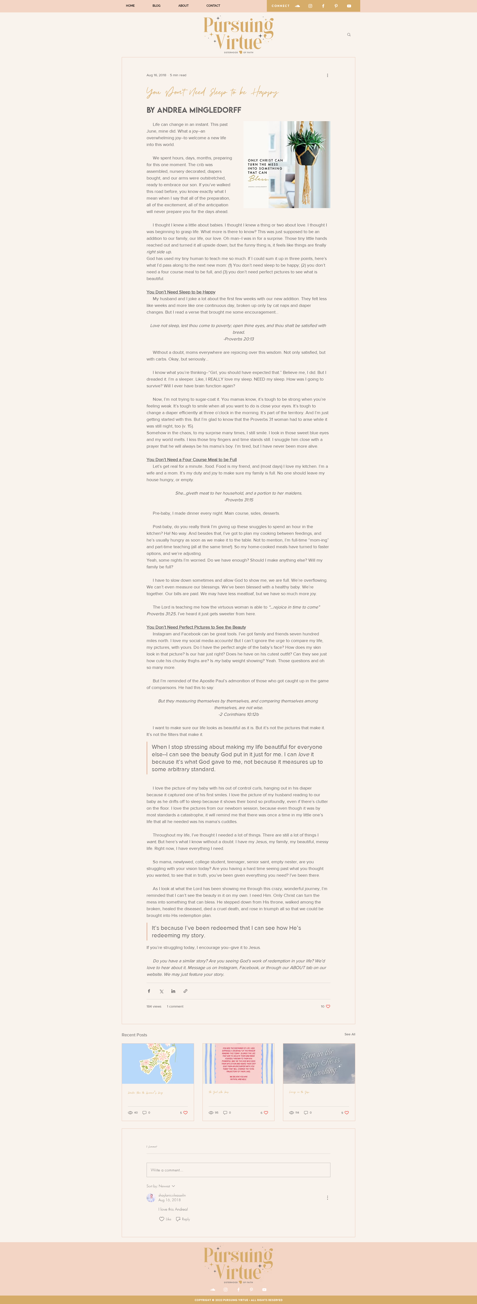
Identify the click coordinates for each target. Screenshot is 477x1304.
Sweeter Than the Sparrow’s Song (145, 1092)
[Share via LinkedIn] (173, 991)
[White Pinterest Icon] (336, 5)
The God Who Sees (219, 1092)
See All (350, 1034)
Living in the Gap (299, 1092)
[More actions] (327, 75)
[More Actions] (327, 1198)
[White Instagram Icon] (310, 5)
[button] (349, 34)
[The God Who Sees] (239, 1064)
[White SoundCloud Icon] (297, 5)
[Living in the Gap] (319, 1064)
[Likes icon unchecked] (162, 1219)
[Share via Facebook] (149, 991)
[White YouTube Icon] (349, 5)
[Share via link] (185, 991)
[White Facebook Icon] (323, 5)
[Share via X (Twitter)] (161, 991)
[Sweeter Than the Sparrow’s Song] (158, 1064)
